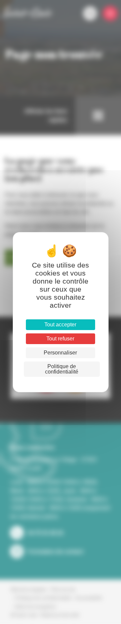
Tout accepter (60, 324)
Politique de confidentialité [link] (61, 369)
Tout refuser (60, 338)
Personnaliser (60, 352)
